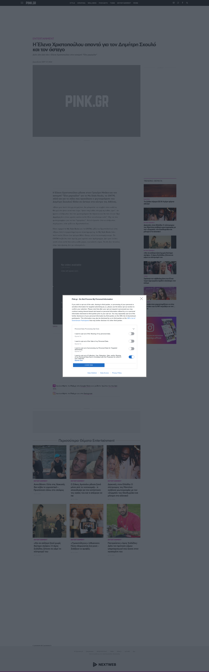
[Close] (142, 299)
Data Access (104, 373)
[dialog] (104, 336)
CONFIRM (89, 365)
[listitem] (104, 329)
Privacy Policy (117, 373)
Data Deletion (92, 373)
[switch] (131, 333)
